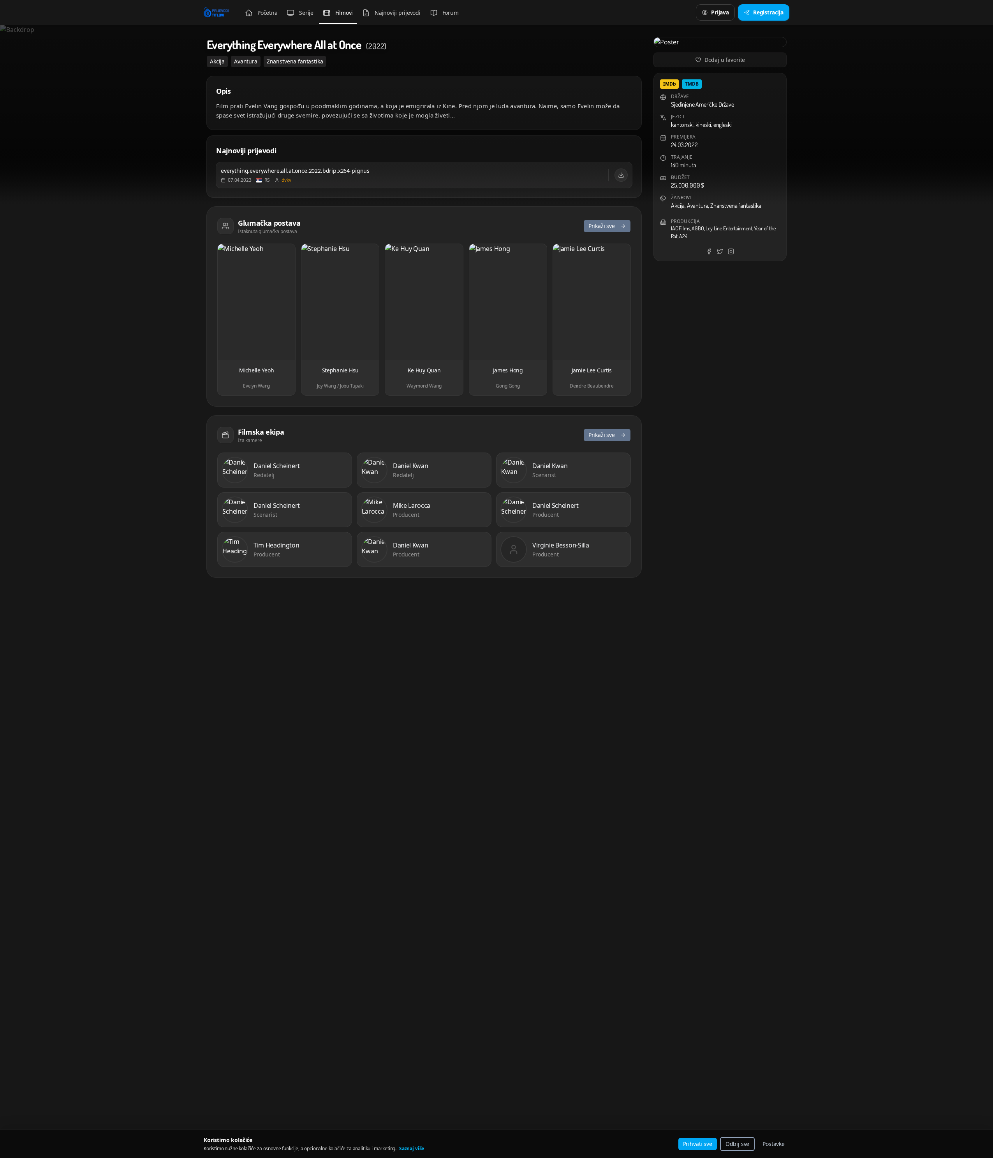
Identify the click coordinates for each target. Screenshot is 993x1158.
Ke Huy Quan (424, 370)
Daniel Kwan (410, 465)
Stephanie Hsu (340, 370)
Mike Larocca (411, 505)
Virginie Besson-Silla (560, 545)
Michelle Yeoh (256, 370)
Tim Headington (276, 545)
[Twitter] (720, 251)
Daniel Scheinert (277, 465)
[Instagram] (731, 251)
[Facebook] (709, 251)
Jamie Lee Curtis (592, 370)
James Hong (508, 370)
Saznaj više (411, 1148)
